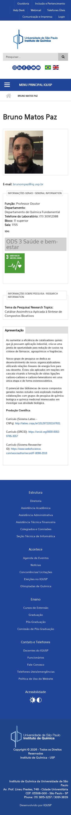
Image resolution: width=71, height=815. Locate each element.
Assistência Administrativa (36, 515)
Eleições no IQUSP (36, 579)
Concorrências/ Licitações (36, 572)
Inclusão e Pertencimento (50, 3)
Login (61, 16)
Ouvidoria (23, 3)
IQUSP (47, 805)
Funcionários (35, 657)
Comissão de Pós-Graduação (35, 629)
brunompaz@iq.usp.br (28, 184)
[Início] (35, 38)
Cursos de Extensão (35, 607)
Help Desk (19, 10)
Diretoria (35, 500)
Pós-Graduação (36, 621)
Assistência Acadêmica (35, 508)
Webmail (36, 10)
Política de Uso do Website (36, 678)
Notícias (36, 565)
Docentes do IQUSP (35, 650)
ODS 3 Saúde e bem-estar (32, 244)
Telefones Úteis (56, 10)
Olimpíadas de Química (35, 586)
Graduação (36, 614)
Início (8, 96)
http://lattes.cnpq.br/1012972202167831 (37, 423)
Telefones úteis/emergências (35, 671)
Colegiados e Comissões (35, 529)
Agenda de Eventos (36, 558)
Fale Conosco (35, 664)
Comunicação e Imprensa (37, 16)
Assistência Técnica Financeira (35, 522)
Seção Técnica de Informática (36, 536)
